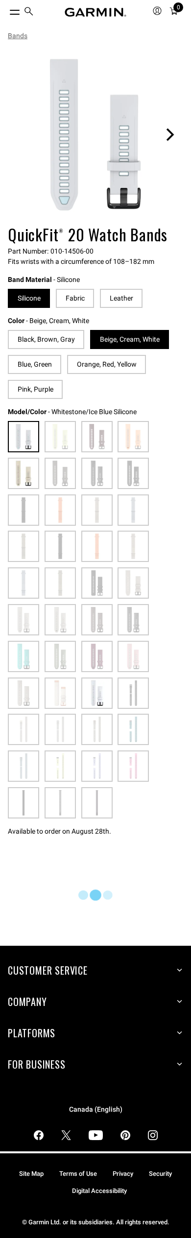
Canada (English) (95, 1109)
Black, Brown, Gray (46, 339)
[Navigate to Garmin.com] (95, 12)
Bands (17, 35)
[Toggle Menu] (6, 10)
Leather (121, 298)
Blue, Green (35, 364)
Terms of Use (78, 1173)
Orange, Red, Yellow (107, 364)
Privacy (123, 1173)
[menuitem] (29, 12)
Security (160, 1173)
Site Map (31, 1173)
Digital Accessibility (99, 1190)
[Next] (170, 134)
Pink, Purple (35, 389)
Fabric (75, 298)
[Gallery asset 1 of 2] (95, 134)
